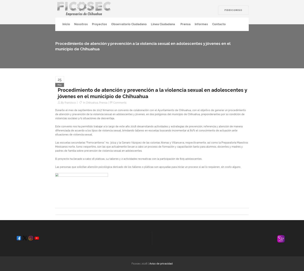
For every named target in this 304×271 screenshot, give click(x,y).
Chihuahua (92, 102)
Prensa (103, 102)
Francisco (70, 102)
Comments (119, 102)
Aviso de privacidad (161, 263)
